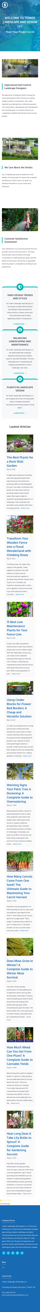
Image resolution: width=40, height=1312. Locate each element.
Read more (25, 508)
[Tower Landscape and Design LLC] (5, 5)
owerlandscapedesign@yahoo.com (17, 1295)
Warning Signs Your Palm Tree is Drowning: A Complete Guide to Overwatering (20, 793)
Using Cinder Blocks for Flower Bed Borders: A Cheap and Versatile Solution (19, 708)
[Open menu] (3, 1267)
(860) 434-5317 (11, 1292)
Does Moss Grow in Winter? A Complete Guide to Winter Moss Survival (20, 969)
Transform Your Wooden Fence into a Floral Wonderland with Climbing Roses (19, 546)
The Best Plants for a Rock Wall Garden (20, 461)
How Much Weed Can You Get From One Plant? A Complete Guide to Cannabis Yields (20, 1055)
